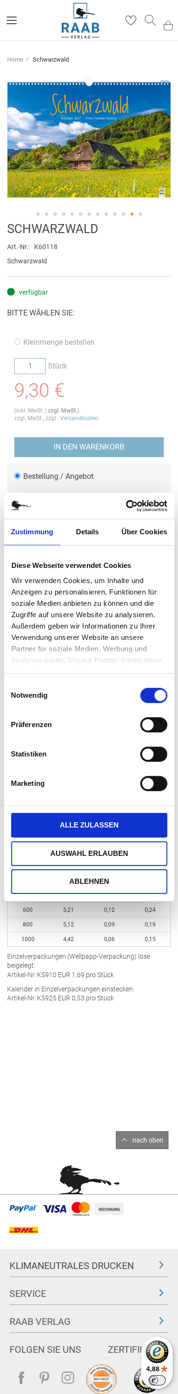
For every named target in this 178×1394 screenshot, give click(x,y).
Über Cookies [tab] (144, 532)
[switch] (153, 725)
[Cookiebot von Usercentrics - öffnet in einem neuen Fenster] (126, 506)
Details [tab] (87, 532)
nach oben (147, 1140)
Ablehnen (89, 881)
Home (15, 59)
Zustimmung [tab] (32, 532)
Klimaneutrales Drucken (71, 1265)
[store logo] (80, 20)
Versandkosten (79, 418)
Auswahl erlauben (89, 853)
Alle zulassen (89, 825)
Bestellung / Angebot (58, 476)
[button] (38, 214)
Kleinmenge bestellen (58, 342)
